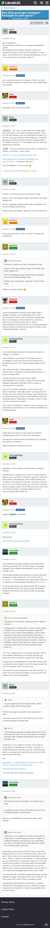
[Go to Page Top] (46, 925)
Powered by (25, 925)
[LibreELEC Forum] (11, 3)
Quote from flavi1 (14, 261)
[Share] (47, 23)
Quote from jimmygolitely (17, 618)
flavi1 (20, 171)
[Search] (35, 3)
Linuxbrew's (7, 580)
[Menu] (47, 3)
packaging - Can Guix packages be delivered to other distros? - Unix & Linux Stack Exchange (23, 763)
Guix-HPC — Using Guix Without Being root (19, 155)
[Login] (41, 3)
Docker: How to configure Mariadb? (16, 541)
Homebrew (41, 582)
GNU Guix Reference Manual (13, 769)
